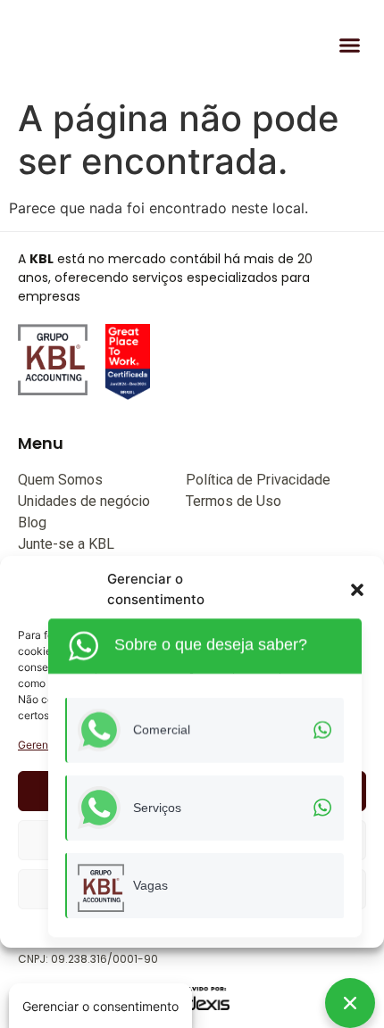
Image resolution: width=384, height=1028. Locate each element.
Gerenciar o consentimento (100, 1006)
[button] (357, 590)
